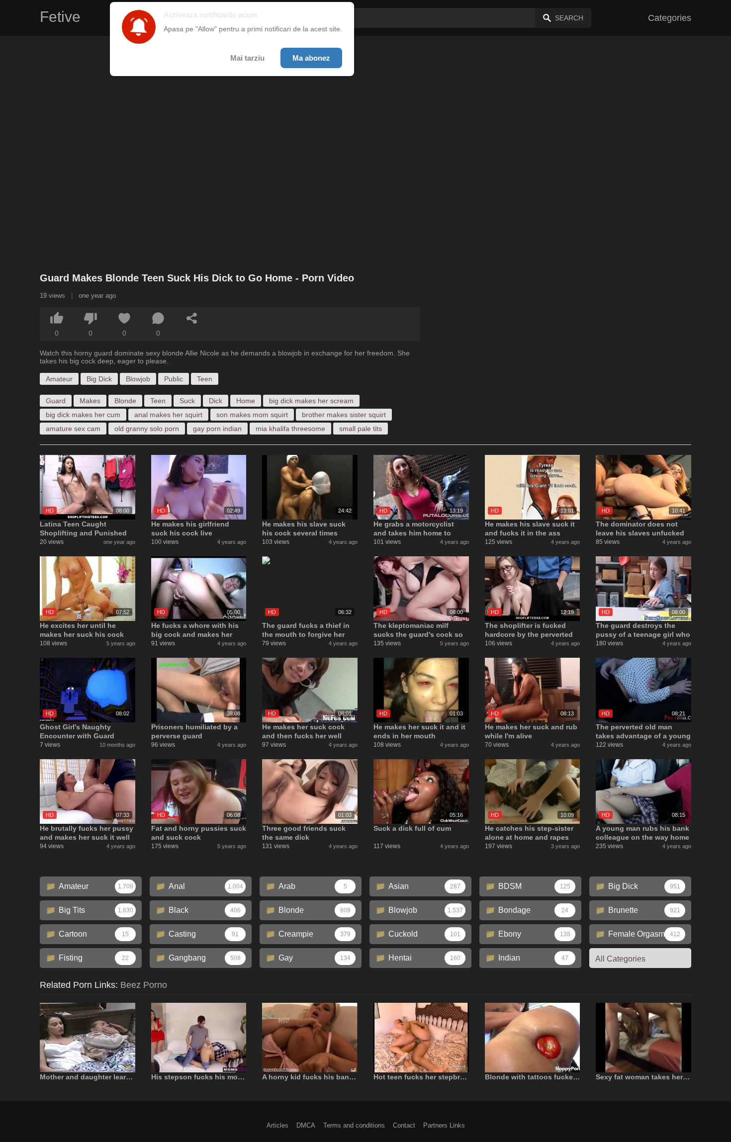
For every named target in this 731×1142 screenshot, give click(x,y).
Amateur (59, 379)
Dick (215, 401)
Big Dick (99, 379)
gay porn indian (217, 429)
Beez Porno (143, 985)
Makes (90, 401)
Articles (277, 1125)
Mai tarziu (247, 58)
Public (173, 379)
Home (245, 401)
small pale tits (360, 429)
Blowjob (138, 379)
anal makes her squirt (168, 415)
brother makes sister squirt (344, 415)
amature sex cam (73, 429)
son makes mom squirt (252, 415)
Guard (56, 401)
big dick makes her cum (83, 415)
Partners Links (444, 1125)
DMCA (305, 1125)
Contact (404, 1125)
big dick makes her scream (311, 401)
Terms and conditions (354, 1125)
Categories (669, 18)
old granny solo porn (146, 429)
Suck (187, 401)
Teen (204, 379)
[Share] (192, 318)
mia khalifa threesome (290, 429)
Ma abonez (311, 58)
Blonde (125, 401)
